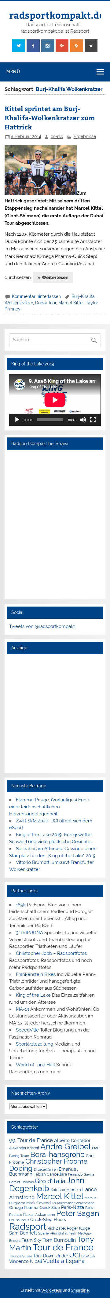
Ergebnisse (85, 136)
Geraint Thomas (21, 1182)
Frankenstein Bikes (36, 974)
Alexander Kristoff (24, 1148)
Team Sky (31, 1240)
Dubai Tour (45, 302)
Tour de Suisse (20, 1256)
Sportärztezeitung (34, 1044)
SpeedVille (27, 1030)
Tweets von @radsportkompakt (42, 626)
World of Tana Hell (35, 1065)
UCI (74, 1255)
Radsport (27, 1226)
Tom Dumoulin (59, 1240)
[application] (55, 400)
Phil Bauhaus (19, 1220)
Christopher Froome (56, 1161)
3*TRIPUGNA (29, 932)
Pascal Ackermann (39, 1215)
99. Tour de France (31, 1140)
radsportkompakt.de (57, 15)
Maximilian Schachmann (75, 1203)
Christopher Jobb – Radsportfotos (51, 953)
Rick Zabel (57, 1228)
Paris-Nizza (72, 1207)
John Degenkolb (46, 1184)
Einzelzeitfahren (45, 1169)
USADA (88, 1256)
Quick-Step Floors (48, 1219)
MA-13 (22, 1009)
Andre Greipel (65, 1146)
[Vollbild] (93, 420)
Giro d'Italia (50, 1181)
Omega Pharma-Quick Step (34, 1207)
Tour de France (63, 1247)
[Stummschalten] (83, 420)
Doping (20, 1168)
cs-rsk (57, 136)
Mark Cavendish (41, 1203)
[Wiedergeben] (17, 420)
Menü (13, 71)
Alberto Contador (72, 1140)
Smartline (80, 1290)
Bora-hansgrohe (57, 1154)
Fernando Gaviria (81, 1175)
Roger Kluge (78, 1228)
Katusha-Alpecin (65, 1189)
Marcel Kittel (71, 302)
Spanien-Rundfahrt (53, 1233)
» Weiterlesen (53, 277)
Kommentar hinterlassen (36, 296)
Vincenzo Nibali (25, 1261)
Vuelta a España (64, 1261)
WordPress (51, 1290)
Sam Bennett (23, 1232)
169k (21, 905)
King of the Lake (33, 995)
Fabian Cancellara (50, 1174)
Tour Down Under (50, 1255)
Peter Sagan (77, 1213)
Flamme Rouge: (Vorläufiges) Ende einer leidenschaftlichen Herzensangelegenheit (49, 807)
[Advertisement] (55, 713)
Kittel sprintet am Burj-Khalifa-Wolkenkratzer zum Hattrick (50, 117)
